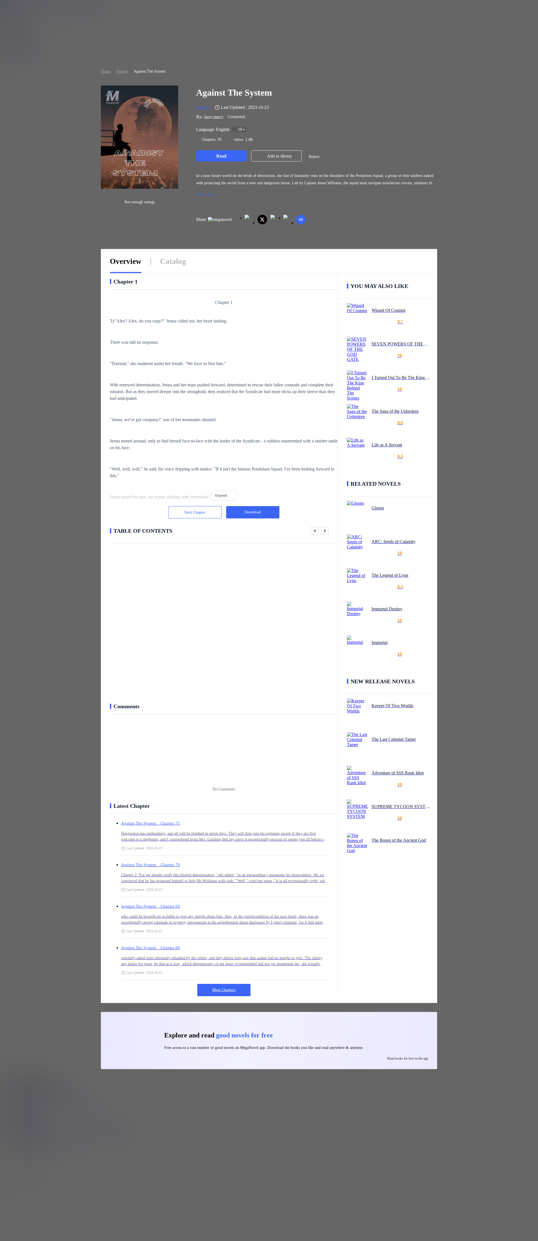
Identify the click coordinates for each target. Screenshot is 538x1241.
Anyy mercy (213, 117)
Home (105, 71)
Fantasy (122, 71)
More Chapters (223, 990)
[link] (105, 71)
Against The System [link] (150, 71)
